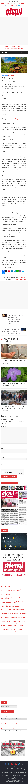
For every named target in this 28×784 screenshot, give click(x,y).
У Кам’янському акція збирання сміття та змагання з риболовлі (13, 407)
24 (1, 730)
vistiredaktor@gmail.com (16, 781)
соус (12, 88)
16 (24, 726)
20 (13, 728)
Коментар (4, 426)
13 (13, 726)
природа (4, 88)
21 (16, 728)
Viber (24, 119)
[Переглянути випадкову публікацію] (25, 52)
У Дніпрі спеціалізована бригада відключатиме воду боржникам (13, 361)
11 (5, 726)
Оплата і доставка (8, 767)
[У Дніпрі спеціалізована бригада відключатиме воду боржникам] (14, 345)
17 (1, 728)
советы (8, 88)
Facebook (16, 279)
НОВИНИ (11, 75)
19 (9, 728)
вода (11, 86)
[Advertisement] (14, 31)
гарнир (15, 86)
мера (18, 86)
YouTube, (22, 277)
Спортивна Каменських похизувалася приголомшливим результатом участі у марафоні (15, 319)
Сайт (2, 464)
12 (9, 726)
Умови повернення (19, 767)
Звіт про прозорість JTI (19, 770)
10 (1, 726)
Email (3, 457)
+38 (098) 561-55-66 (15, 780)
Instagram (22, 279)
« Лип (13, 736)
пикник (22, 86)
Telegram (17, 119)
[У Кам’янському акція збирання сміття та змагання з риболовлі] (14, 391)
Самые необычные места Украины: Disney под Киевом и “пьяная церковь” (11, 331)
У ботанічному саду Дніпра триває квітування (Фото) (14, 384)
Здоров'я (5, 75)
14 (16, 726)
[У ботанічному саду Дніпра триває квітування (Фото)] (14, 368)
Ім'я (2, 448)
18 (5, 728)
